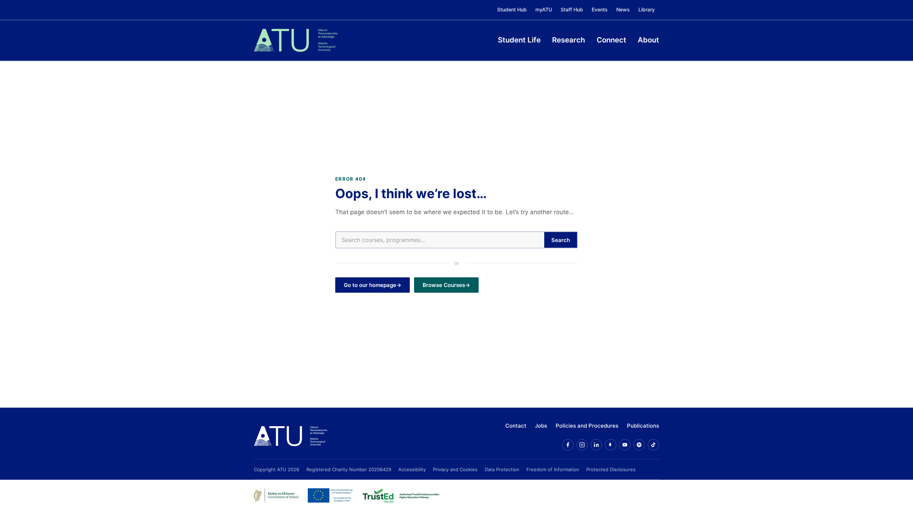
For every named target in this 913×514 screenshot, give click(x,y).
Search (560, 240)
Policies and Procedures (587, 425)
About (648, 39)
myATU (543, 9)
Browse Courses (444, 285)
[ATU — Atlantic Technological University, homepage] (295, 40)
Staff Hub (572, 9)
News (623, 9)
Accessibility (412, 469)
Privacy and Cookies (455, 469)
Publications (643, 425)
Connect (611, 39)
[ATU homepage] (290, 436)
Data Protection (502, 469)
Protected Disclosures (611, 469)
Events (600, 9)
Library (646, 9)
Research (568, 39)
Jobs (541, 425)
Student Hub (512, 9)
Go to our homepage (370, 285)
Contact (515, 425)
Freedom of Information (552, 469)
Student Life (519, 39)
